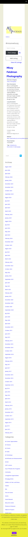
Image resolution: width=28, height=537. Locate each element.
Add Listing (14, 58)
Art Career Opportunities (11, 441)
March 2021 (8, 289)
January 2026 (8, 180)
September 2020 (9, 310)
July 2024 (7, 224)
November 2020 (9, 303)
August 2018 (8, 357)
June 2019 (7, 334)
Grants (6, 496)
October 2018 (8, 351)
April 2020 (7, 323)
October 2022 (8, 269)
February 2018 (8, 361)
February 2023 (8, 262)
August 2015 (8, 422)
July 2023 (7, 252)
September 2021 (9, 279)
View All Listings (16, 62)
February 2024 (8, 238)
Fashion (7, 485)
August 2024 (8, 221)
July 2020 (7, 313)
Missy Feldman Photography (14, 72)
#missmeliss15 (10, 147)
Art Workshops (8, 455)
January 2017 (8, 371)
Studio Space (8, 513)
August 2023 (8, 248)
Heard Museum (9, 499)
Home (7, 37)
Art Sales (7, 451)
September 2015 (9, 419)
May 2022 (7, 272)
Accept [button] (14, 533)
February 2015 (8, 432)
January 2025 (8, 218)
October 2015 (8, 415)
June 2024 (7, 228)
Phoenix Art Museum (10, 506)
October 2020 (8, 306)
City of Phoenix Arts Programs (12, 468)
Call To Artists (8, 465)
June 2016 (7, 391)
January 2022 (8, 276)
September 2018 (9, 354)
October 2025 (8, 190)
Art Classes (8, 444)
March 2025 (8, 211)
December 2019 (9, 327)
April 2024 (7, 235)
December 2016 (9, 374)
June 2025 (7, 204)
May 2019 (7, 337)
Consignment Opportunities (12, 475)
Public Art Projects (9, 509)
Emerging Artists (9, 479)
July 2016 (7, 388)
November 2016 (9, 378)
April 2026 (7, 173)
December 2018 (9, 344)
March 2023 (8, 259)
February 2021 (8, 293)
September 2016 (9, 385)
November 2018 (9, 347)
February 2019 (8, 340)
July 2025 (7, 201)
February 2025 (8, 214)
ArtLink (6, 462)
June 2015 (7, 429)
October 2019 (8, 330)
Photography (13, 81)
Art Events (7, 448)
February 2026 (8, 177)
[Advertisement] (14, 15)
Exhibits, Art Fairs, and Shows (12, 482)
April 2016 (7, 398)
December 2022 (9, 265)
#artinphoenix (13, 145)
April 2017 (7, 368)
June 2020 (7, 316)
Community (8, 472)
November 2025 (9, 187)
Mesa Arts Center (9, 502)
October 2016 (8, 381)
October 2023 (8, 245)
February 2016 (8, 405)
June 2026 (7, 170)
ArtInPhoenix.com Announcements (13, 458)
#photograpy (17, 147)
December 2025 (9, 184)
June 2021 (7, 282)
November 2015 (9, 412)
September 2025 (9, 194)
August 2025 (8, 197)
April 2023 (7, 255)
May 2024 (7, 231)
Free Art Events (9, 492)
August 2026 (8, 166)
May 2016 (7, 395)
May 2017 (7, 364)
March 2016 (8, 402)
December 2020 (9, 299)
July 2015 (7, 426)
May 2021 (7, 286)
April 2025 (7, 207)
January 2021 (8, 296)
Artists (8, 81)
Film (6, 489)
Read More (14, 535)
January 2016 (8, 409)
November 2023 (9, 241)
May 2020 (7, 320)
